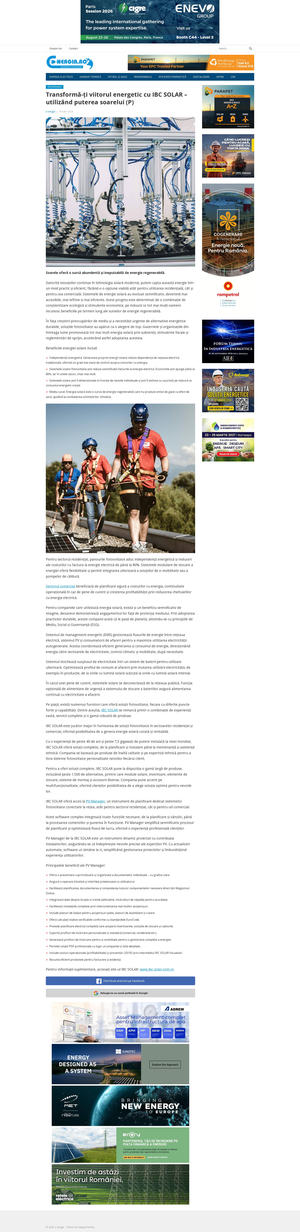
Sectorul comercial (60, 586)
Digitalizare (201, 76)
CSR (233, 76)
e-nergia (50, 111)
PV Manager (95, 801)
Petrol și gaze (117, 76)
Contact (73, 48)
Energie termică (90, 76)
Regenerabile (143, 76)
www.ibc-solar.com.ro (157, 969)
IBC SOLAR (109, 710)
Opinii (220, 76)
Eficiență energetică (172, 76)
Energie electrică (61, 76)
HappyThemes (86, 1227)
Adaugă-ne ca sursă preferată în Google (124, 993)
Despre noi (55, 48)
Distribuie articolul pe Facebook (124, 981)
